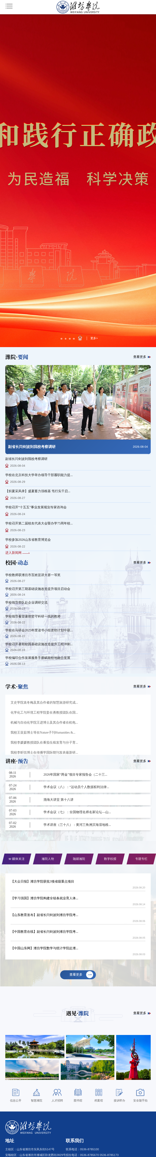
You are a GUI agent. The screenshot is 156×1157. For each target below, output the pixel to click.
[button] (61, 339)
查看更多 (139, 357)
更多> (94, 338)
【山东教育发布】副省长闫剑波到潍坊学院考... (44, 915)
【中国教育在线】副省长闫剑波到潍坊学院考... (44, 931)
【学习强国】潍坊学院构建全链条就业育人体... (44, 898)
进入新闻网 (13, 552)
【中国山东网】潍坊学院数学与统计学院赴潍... (44, 948)
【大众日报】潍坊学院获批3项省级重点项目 (42, 881)
